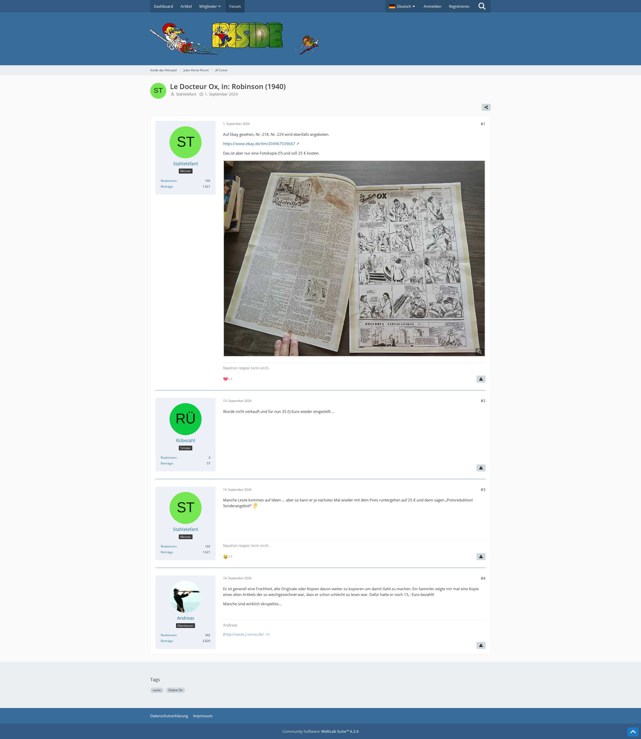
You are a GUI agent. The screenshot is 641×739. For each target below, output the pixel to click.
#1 (483, 123)
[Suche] (482, 6)
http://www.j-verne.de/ (244, 634)
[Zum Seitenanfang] (632, 731)
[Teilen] (486, 107)
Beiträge (167, 186)
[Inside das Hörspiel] (320, 39)
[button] (402, 6)
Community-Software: (320, 731)
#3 (483, 489)
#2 (483, 400)
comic (157, 690)
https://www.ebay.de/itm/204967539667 (259, 143)
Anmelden (432, 6)
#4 (483, 578)
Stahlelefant (186, 94)
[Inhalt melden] (481, 379)
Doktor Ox (176, 690)
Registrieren (459, 6)
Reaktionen (168, 181)
